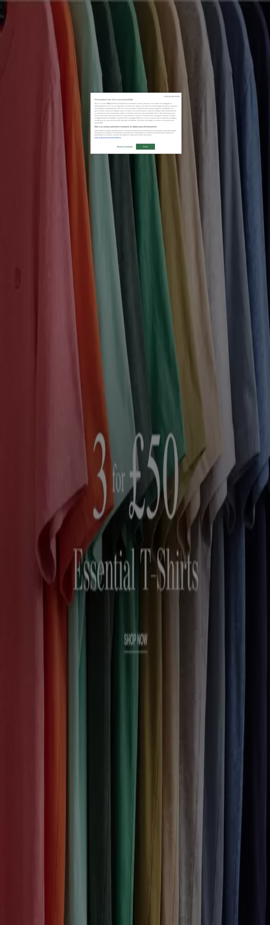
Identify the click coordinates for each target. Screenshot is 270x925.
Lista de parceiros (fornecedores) (107, 138)
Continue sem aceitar (172, 96)
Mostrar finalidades (125, 146)
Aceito (145, 147)
